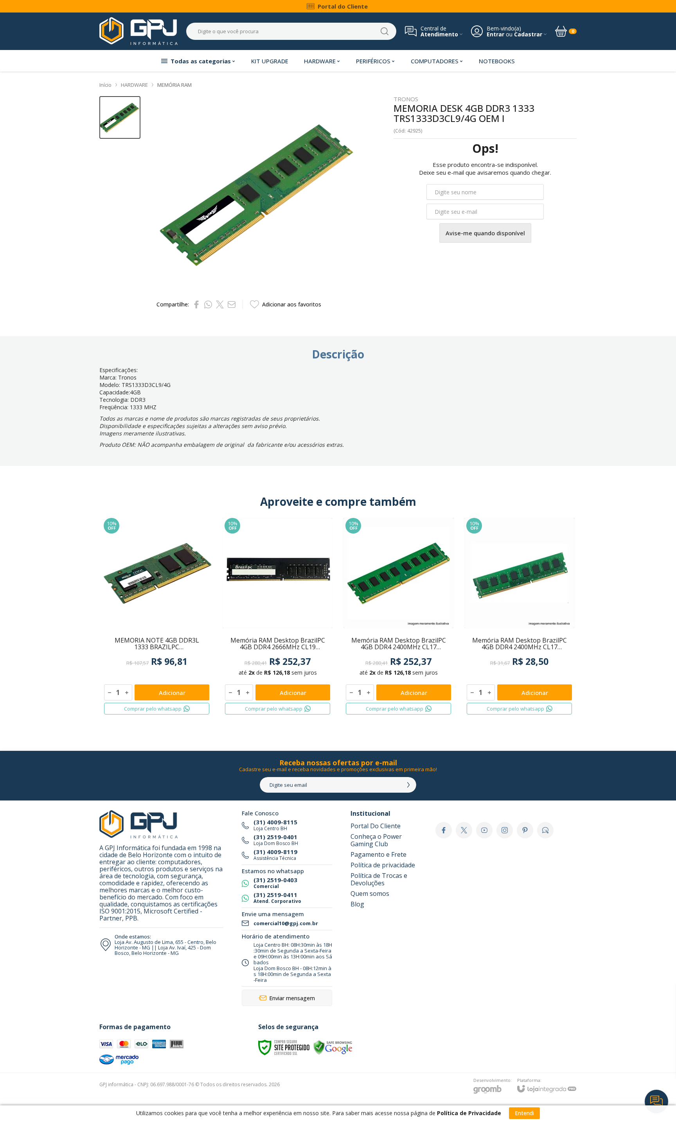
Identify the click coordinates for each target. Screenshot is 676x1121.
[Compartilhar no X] (220, 304)
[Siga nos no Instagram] (504, 830)
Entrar (495, 34)
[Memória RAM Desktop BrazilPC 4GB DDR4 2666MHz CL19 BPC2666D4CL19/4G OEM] (277, 616)
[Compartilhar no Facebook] (196, 304)
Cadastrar (528, 34)
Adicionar (172, 693)
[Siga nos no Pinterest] (525, 830)
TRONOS (406, 99)
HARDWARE (134, 84)
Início (105, 84)
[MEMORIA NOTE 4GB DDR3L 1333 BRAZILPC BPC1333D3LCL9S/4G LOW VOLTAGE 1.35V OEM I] (157, 616)
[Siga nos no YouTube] (484, 830)
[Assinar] (408, 785)
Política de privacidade (383, 865)
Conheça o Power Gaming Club (376, 840)
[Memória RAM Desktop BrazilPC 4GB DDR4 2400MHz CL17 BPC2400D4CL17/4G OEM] (398, 616)
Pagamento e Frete (378, 854)
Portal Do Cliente (376, 826)
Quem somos (370, 893)
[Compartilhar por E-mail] (232, 304)
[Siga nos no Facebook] (443, 830)
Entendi (524, 1113)
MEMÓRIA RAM (174, 84)
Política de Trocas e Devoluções (379, 879)
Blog (357, 904)
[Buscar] (384, 31)
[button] (119, 117)
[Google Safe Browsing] (332, 1047)
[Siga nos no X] (464, 830)
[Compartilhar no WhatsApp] (208, 304)
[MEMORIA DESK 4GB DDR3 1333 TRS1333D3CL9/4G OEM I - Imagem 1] (120, 117)
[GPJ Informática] (138, 31)
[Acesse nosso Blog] (545, 830)
